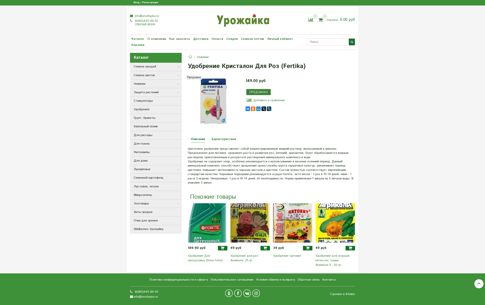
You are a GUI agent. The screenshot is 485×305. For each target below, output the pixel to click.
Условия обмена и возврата (275, 280)
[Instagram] (256, 293)
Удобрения (141, 109)
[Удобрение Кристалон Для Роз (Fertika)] (213, 101)
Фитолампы (142, 152)
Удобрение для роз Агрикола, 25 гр (244, 258)
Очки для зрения (146, 220)
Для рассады (143, 135)
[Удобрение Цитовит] (293, 223)
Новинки (203, 57)
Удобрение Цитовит (287, 256)
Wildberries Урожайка (148, 229)
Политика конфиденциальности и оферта (178, 280)
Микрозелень (143, 195)
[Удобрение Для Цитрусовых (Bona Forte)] (207, 223)
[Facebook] (238, 293)
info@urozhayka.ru (146, 16)
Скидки (232, 39)
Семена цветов (144, 75)
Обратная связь (308, 280)
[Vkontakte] (247, 293)
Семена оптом (252, 39)
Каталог (137, 39)
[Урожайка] (242, 19)
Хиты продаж (143, 212)
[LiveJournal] (269, 108)
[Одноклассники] (253, 108)
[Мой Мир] (258, 108)
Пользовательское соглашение (231, 280)
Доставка (201, 39)
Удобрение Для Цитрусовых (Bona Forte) (205, 258)
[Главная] (190, 57)
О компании (156, 39)
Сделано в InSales (342, 294)
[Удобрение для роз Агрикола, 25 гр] (250, 223)
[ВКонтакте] (248, 108)
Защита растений (146, 92)
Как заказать (179, 39)
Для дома (141, 161)
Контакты (329, 280)
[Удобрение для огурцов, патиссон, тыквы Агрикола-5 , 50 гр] (335, 223)
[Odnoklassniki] (229, 293)
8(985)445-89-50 (146, 21)
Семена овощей (145, 66)
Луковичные (142, 169)
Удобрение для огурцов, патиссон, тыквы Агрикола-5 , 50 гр (332, 260)
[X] (263, 108)
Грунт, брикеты (144, 118)
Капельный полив (146, 126)
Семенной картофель (148, 178)
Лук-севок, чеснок (146, 186)
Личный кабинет (280, 39)
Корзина (138, 45)
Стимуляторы (143, 101)
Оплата (217, 39)
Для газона (141, 144)
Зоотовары (141, 203)
